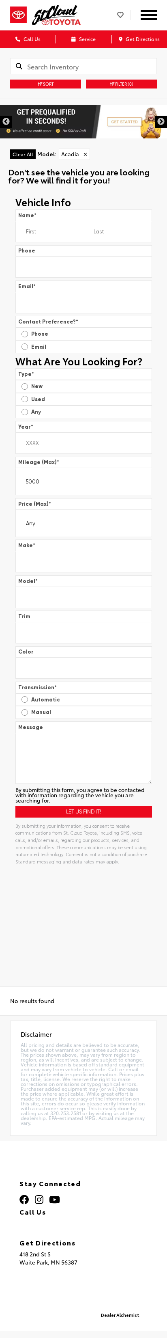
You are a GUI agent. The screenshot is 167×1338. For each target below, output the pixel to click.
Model (28, 581)
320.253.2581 (48, 1223)
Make (26, 545)
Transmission (37, 687)
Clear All (23, 154)
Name (27, 215)
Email (27, 286)
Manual (41, 712)
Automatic (45, 699)
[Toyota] (18, 15)
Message (30, 727)
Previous (6, 122)
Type (26, 374)
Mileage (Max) (38, 462)
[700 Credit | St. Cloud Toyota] (83, 121)
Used (38, 399)
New (37, 386)
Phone (26, 250)
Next (161, 122)
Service (87, 38)
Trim (24, 616)
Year (25, 426)
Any (36, 411)
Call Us (31, 38)
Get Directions (142, 38)
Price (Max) (34, 504)
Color (26, 651)
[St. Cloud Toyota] (56, 15)
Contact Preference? (48, 321)
